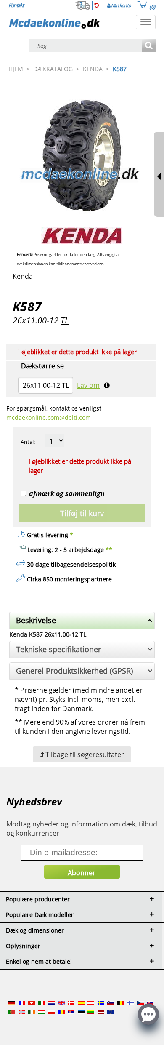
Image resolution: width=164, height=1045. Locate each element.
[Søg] (149, 46)
